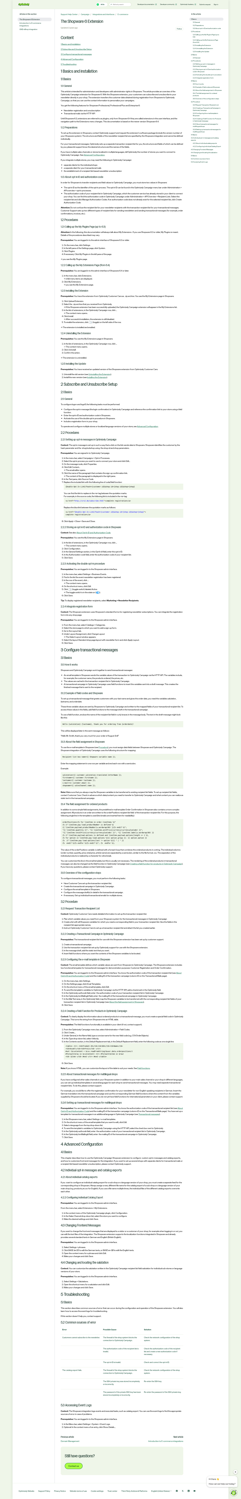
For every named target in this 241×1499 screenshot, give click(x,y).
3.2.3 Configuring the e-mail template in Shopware (205, 114)
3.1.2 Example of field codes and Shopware (206, 87)
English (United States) (160, 1491)
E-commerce (123, 14)
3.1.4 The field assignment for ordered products (205, 94)
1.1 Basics (194, 19)
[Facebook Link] (177, 1491)
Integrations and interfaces (103, 14)
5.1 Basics (194, 155)
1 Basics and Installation (71, 44)
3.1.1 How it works (198, 84)
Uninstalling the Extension (99, 374)
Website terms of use (78, 1491)
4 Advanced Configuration (72, 59)
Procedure (103, 747)
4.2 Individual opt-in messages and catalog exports (205, 139)
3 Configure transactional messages (76, 54)
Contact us (73, 1466)
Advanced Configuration (94, 155)
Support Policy (44, 1491)
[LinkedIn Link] (189, 1491)
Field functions (143, 1068)
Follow (179, 28)
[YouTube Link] (194, 1491)
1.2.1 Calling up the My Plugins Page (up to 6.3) (206, 35)
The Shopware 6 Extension (29, 19)
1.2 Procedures (195, 31)
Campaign (85, 14)
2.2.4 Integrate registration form (203, 78)
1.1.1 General (196, 22)
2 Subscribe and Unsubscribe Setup (76, 49)
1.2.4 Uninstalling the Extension (203, 48)
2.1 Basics (194, 54)
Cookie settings (97, 1491)
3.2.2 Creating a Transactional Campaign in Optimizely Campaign (207, 109)
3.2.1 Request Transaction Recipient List (206, 105)
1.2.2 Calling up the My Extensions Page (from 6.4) (205, 41)
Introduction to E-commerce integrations (165, 1441)
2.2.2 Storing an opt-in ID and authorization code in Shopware (207, 70)
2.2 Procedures (196, 61)
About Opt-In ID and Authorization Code (93, 532)
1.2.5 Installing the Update (201, 51)
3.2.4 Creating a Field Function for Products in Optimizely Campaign (207, 119)
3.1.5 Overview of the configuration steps (206, 98)
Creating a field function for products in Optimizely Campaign (156, 863)
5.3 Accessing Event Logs (199, 162)
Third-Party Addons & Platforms (134, 1491)
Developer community (167, 4)
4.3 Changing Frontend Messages (202, 149)
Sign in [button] (216, 4)
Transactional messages (148, 1114)
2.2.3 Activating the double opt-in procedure (207, 75)
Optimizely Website (26, 1491)
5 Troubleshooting (68, 64)
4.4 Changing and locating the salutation (204, 152)
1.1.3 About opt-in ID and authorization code (207, 28)
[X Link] (183, 1491)
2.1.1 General (196, 58)
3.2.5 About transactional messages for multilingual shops (205, 125)
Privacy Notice (60, 1491)
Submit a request (204, 4)
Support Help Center (69, 14)
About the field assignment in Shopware (126, 1002)
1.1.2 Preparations (198, 25)
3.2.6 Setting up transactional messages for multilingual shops (207, 130)
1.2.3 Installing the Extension (202, 45)
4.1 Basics (194, 135)
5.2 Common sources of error (200, 159)
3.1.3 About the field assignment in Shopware (207, 90)
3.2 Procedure (195, 102)
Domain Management (70, 1441)
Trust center (112, 1491)
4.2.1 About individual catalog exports (205, 143)
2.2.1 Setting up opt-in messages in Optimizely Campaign (204, 65)
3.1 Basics (194, 81)
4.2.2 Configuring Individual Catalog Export (207, 146)
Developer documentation (146, 4)
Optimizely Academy (187, 4)
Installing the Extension (97, 377)
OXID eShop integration (28, 29)
